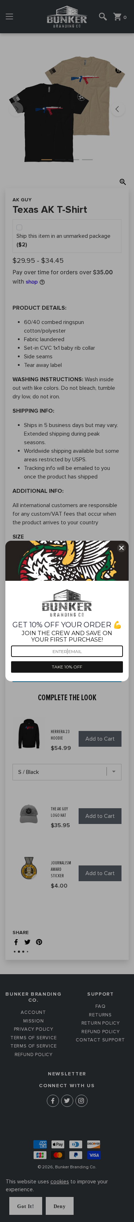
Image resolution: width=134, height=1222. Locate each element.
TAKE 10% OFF (67, 666)
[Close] (121, 548)
